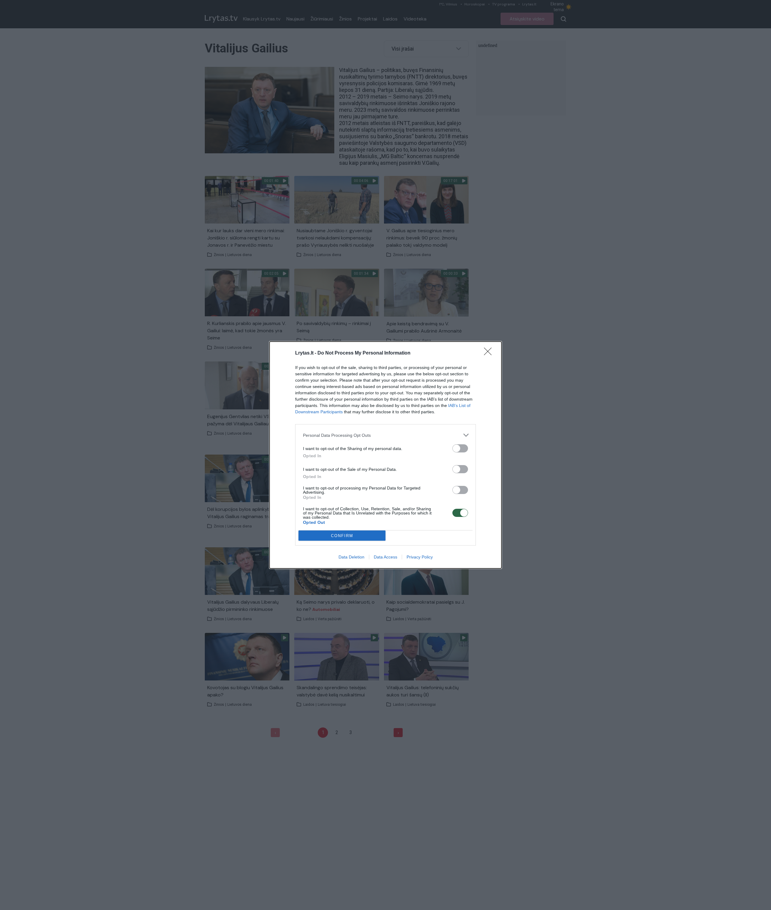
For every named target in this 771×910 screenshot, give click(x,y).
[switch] (460, 448)
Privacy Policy (420, 557)
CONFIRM (342, 535)
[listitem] (385, 435)
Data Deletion (351, 557)
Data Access (385, 557)
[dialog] (385, 455)
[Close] (489, 353)
